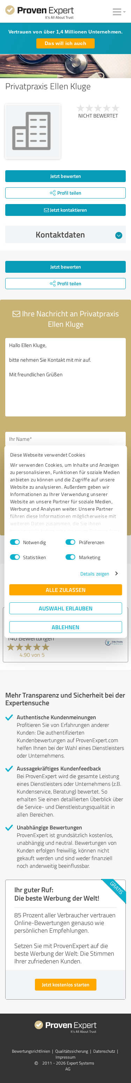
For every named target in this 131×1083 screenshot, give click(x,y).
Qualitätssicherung (71, 1051)
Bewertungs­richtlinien (31, 1051)
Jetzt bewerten (65, 176)
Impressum (65, 1057)
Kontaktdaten (60, 234)
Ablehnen (65, 627)
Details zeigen (94, 573)
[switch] (70, 542)
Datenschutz (104, 1051)
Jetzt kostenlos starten (65, 984)
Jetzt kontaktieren (68, 209)
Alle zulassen (66, 590)
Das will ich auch (65, 43)
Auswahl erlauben (66, 608)
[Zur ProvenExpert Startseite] (39, 13)
